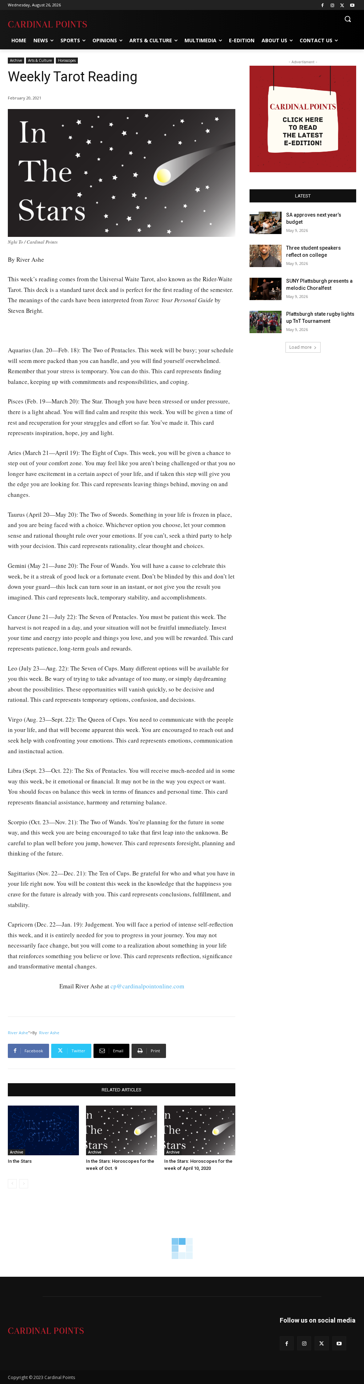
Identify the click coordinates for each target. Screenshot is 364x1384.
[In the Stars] (43, 1130)
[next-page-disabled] (23, 1183)
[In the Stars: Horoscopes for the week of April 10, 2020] (199, 1130)
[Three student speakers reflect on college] (266, 256)
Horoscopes (67, 60)
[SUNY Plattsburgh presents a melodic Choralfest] (266, 289)
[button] (347, 18)
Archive (16, 60)
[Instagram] (332, 5)
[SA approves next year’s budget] (266, 223)
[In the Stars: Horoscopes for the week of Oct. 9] (121, 1130)
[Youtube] (352, 5)
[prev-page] (12, 1183)
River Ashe (18, 1032)
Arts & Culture (40, 60)
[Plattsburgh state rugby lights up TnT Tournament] (266, 322)
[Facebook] (322, 5)
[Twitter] (342, 5)
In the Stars (20, 1161)
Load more (300, 347)
